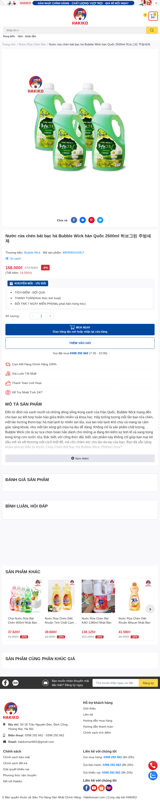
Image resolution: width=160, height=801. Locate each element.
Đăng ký (148, 683)
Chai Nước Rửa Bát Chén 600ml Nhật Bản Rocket (22, 622)
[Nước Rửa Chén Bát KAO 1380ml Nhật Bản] (98, 596)
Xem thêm (82, 458)
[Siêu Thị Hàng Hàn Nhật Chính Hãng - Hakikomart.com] (80, 16)
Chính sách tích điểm (97, 732)
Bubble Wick (32, 252)
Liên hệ (88, 714)
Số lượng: (12, 316)
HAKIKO (131, 797)
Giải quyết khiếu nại (16, 769)
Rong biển (9, 36)
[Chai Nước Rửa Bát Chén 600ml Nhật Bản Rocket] (24, 596)
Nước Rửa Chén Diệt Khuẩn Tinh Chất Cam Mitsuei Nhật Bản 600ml (60, 622)
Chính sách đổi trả (15, 763)
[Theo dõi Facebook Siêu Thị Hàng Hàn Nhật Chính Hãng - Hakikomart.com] (5, 682)
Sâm (20, 36)
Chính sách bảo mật (16, 757)
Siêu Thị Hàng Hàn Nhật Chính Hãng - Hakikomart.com (68, 797)
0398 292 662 (79, 353)
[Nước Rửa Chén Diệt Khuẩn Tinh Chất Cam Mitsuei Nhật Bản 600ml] (61, 596)
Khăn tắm (30, 36)
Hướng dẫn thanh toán (98, 726)
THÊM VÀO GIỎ (80, 343)
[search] (152, 30)
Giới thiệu (89, 708)
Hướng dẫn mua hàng (97, 720)
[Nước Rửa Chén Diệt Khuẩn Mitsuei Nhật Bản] (135, 596)
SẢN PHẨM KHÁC (22, 571)
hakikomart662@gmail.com (36, 741)
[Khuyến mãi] (80, 3)
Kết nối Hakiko (12, 781)
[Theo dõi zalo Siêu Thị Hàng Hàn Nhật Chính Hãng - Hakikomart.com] (15, 682)
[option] (80, 128)
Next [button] (150, 609)
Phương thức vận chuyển (19, 775)
